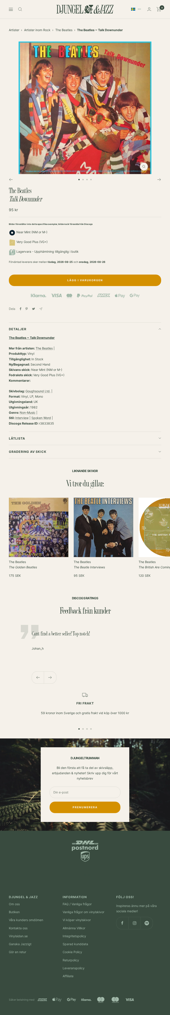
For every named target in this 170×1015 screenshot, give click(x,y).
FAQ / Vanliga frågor (77, 904)
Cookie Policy (72, 952)
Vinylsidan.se (18, 936)
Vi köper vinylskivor (77, 920)
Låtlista (17, 438)
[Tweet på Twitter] (33, 308)
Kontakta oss (18, 928)
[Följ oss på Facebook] (122, 923)
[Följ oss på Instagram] (134, 923)
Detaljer (17, 329)
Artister (14, 30)
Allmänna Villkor (74, 928)
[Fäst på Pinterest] (26, 308)
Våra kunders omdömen (26, 920)
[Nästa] (159, 179)
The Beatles (63, 30)
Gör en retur (17, 952)
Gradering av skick (27, 451)
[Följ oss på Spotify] (147, 923)
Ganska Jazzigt (20, 944)
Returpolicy (71, 960)
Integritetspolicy (74, 936)
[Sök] (20, 9)
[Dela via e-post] (40, 308)
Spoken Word (41, 418)
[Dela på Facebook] (20, 308)
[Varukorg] (158, 9)
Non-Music (27, 412)
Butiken (14, 912)
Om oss (14, 904)
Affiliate (68, 976)
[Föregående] (11, 179)
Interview (22, 418)
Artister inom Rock (37, 30)
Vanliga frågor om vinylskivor (83, 912)
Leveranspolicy (74, 968)
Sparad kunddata (75, 944)
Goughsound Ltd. (37, 391)
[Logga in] (149, 9)
